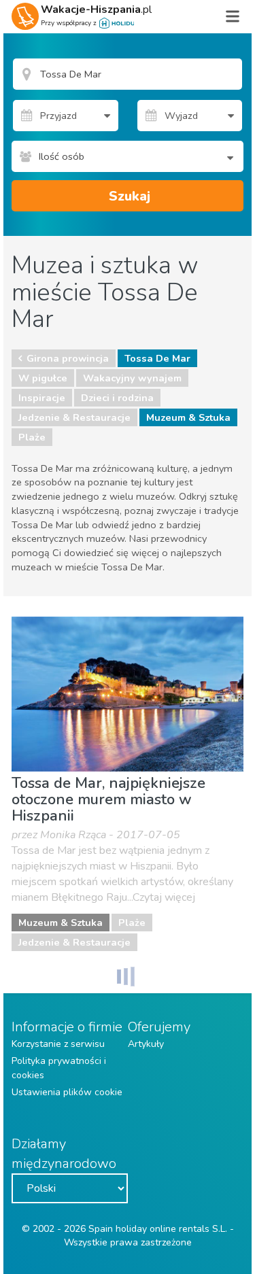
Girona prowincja (68, 358)
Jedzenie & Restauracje (74, 417)
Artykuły (146, 1043)
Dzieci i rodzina (117, 397)
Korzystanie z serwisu (58, 1043)
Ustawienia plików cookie (67, 1092)
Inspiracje (41, 397)
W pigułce (42, 378)
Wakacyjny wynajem (132, 378)
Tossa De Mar (157, 358)
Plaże (32, 437)
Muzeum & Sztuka (188, 417)
